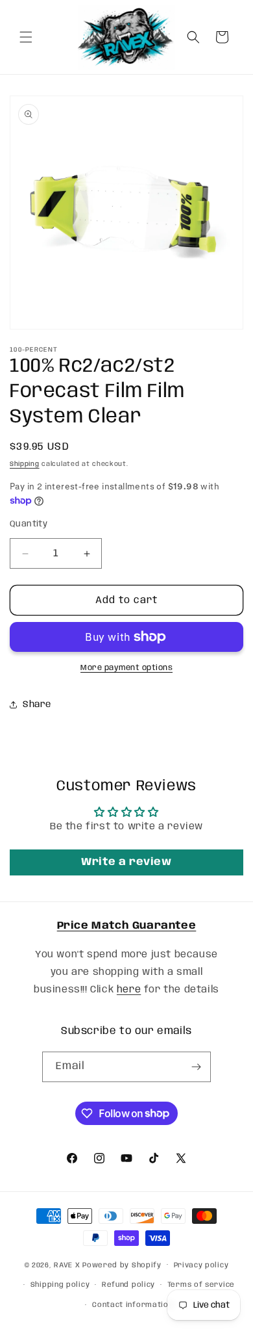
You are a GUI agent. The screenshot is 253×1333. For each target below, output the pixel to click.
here (129, 990)
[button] (26, 37)
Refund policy (128, 1285)
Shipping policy (60, 1285)
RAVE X (67, 1265)
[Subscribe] (196, 1067)
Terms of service (201, 1285)
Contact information (132, 1305)
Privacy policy (201, 1265)
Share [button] (37, 704)
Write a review (126, 862)
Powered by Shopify (122, 1265)
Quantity (28, 524)
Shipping (25, 464)
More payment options (126, 668)
